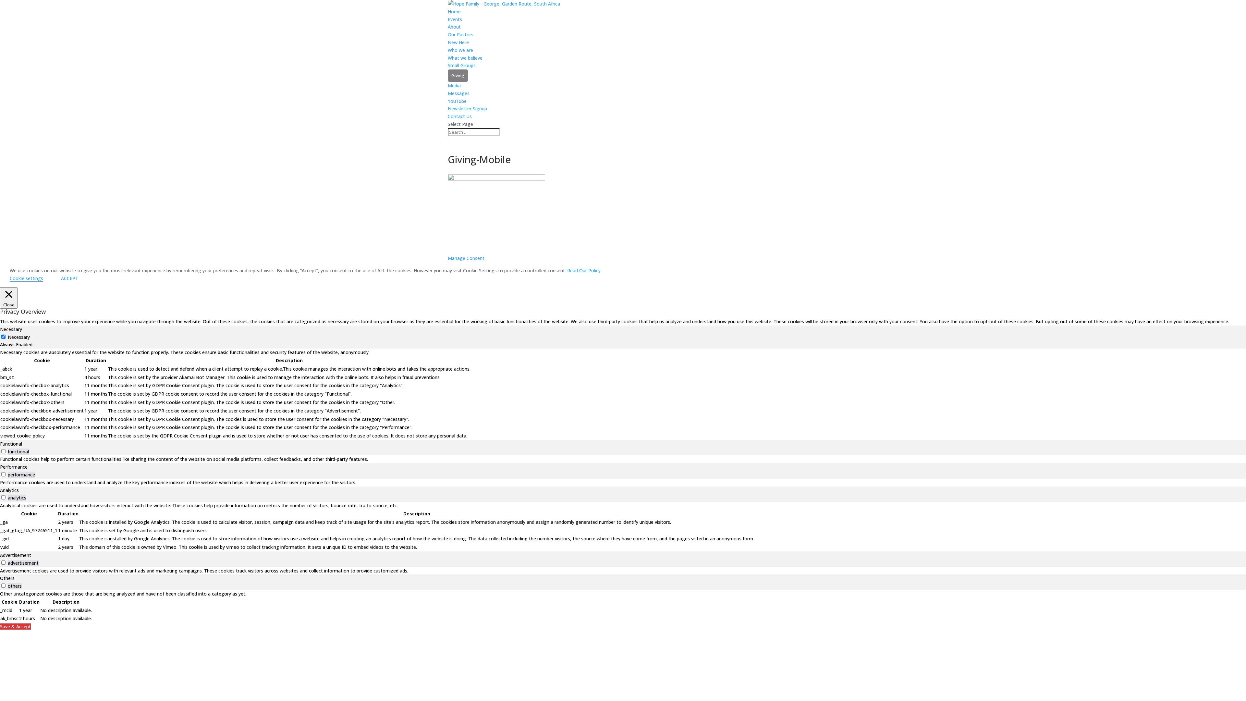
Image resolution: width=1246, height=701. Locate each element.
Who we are (460, 50)
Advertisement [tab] (15, 555)
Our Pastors (460, 34)
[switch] (3, 451)
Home (454, 11)
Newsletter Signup (467, 108)
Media (454, 85)
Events (455, 19)
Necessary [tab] (11, 329)
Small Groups (462, 65)
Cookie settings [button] (26, 278)
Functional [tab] (11, 444)
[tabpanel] (623, 394)
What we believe (465, 58)
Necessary (19, 337)
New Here (458, 42)
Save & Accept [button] (15, 626)
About (454, 27)
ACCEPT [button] (69, 278)
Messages (459, 93)
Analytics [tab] (9, 490)
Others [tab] (7, 578)
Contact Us (460, 116)
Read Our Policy (584, 270)
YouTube (457, 101)
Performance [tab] (14, 467)
